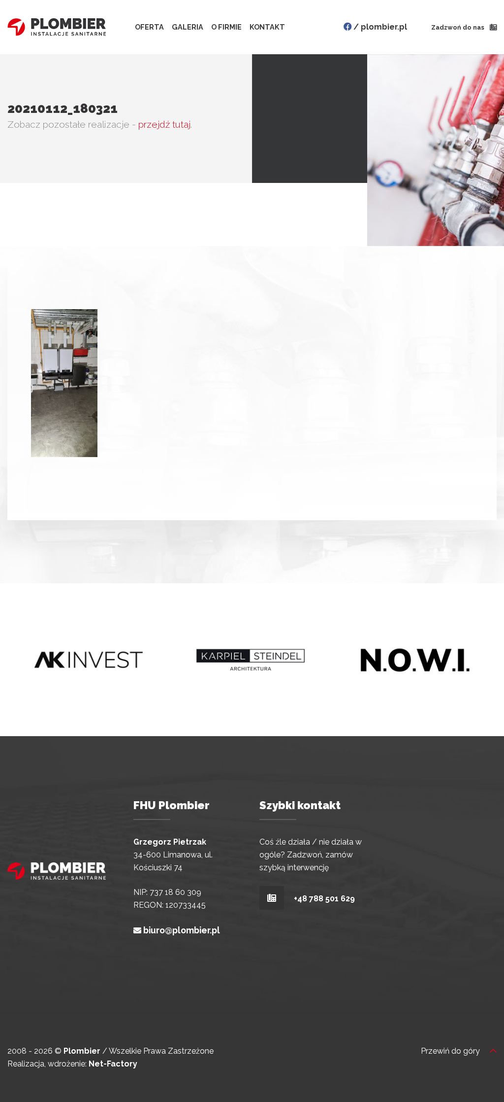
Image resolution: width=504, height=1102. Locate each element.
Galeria (187, 27)
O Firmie (226, 27)
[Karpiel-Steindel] (251, 659)
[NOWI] (414, 659)
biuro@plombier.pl (181, 930)
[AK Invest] (89, 659)
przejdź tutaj (164, 124)
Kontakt (267, 27)
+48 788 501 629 (323, 898)
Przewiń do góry (451, 1051)
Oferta (149, 27)
